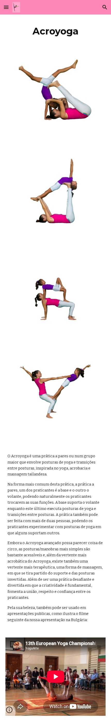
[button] (6, 7)
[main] (55, 31)
